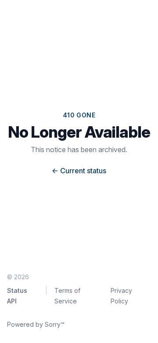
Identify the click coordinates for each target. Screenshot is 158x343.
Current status (79, 170)
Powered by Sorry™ (36, 324)
